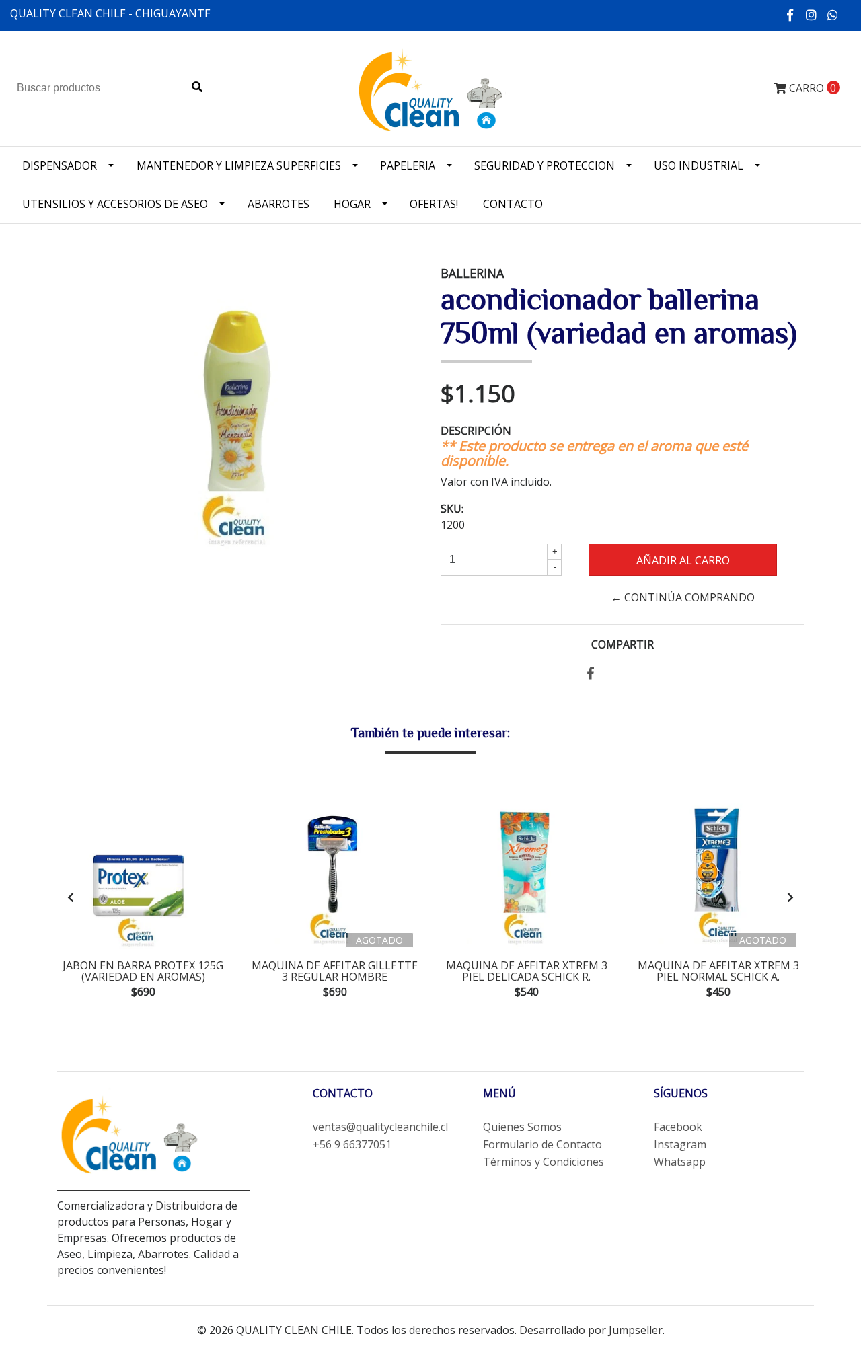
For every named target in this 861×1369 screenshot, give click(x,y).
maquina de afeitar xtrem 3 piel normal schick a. (718, 971)
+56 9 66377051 (352, 1144)
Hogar (352, 203)
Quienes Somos (522, 1126)
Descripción (476, 430)
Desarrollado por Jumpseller (591, 1330)
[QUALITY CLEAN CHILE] (430, 87)
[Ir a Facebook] (790, 15)
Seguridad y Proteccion (544, 165)
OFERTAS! (434, 203)
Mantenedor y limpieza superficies (239, 165)
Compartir (622, 644)
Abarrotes (278, 203)
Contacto (513, 203)
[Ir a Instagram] (811, 15)
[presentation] (70, 897)
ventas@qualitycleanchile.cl (380, 1126)
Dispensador (59, 165)
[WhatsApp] (833, 15)
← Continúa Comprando (683, 597)
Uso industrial (698, 165)
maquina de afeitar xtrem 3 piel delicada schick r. (526, 971)
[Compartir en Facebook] (590, 674)
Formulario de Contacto (542, 1144)
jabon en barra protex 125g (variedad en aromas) (143, 971)
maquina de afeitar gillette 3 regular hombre (335, 971)
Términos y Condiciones (543, 1161)
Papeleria (407, 165)
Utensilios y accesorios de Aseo (115, 203)
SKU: (452, 508)
